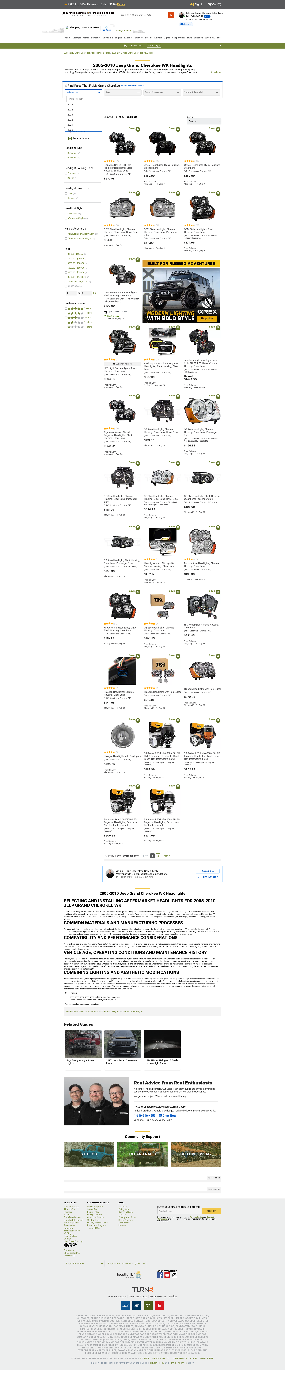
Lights (167, 38)
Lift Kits (158, 38)
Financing (68, 1228)
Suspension (178, 38)
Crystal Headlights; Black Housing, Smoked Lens (162, 166)
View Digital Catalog (73, 1241)
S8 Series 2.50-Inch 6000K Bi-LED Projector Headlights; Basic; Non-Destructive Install (162, 822)
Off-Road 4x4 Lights (109, 1011)
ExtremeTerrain (158, 1296)
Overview (122, 1206)
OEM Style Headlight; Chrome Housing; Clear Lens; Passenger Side (160, 232)
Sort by (190, 117)
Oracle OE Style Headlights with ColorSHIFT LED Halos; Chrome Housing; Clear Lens (200, 363)
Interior (148, 38)
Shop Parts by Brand (73, 1220)
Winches (198, 38)
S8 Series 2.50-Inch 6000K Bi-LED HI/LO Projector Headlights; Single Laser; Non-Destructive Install (162, 756)
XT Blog (67, 1233)
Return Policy (93, 1212)
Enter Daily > (154, 45)
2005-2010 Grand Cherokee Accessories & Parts (87, 53)
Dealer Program (125, 1220)
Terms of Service (178, 1363)
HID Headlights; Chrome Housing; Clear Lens (201, 626)
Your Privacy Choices (185, 1358)
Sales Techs (123, 1222)
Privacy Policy (196, 1217)
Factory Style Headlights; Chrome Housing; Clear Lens (201, 565)
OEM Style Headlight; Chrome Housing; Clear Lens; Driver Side (121, 231)
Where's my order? (95, 1206)
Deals (67, 38)
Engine (118, 38)
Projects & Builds (71, 1206)
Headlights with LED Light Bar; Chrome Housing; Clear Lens (159, 565)
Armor (86, 38)
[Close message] (220, 45)
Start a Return (93, 1209)
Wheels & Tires (213, 38)
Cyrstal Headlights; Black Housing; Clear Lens (202, 166)
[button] (186, 24)
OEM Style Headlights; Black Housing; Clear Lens (199, 231)
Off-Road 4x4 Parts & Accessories (82, 1011)
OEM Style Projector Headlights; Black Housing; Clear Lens (120, 294)
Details (121, 4)
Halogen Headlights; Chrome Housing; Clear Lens (119, 693)
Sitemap (145, 1358)
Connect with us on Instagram (174, 1275)
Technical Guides (72, 1231)
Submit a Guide (125, 1212)
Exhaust (128, 38)
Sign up (211, 1211)
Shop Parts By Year (72, 1217)
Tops (189, 38)
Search (171, 15)
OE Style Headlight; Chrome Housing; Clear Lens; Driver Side (161, 431)
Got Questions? (94, 1214)
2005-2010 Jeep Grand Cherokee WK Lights (132, 53)
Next (166, 856)
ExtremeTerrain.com (88, 14)
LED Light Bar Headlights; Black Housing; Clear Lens (120, 370)
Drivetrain (108, 38)
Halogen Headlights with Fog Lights (162, 692)
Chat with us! (93, 1220)
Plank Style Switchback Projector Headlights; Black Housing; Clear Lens (161, 366)
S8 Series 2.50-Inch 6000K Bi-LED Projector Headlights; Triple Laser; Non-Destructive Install (202, 756)
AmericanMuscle (117, 1296)
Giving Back (123, 1209)
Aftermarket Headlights (132, 1011)
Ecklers (173, 1296)
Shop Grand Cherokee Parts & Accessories (72, 1253)
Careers (122, 1214)
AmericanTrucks (138, 1296)
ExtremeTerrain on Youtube (167, 1275)
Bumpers (95, 38)
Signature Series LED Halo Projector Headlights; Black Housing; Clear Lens (118, 435)
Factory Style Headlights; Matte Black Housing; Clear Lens (120, 629)
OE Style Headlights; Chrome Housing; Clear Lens (159, 629)
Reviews (122, 1225)
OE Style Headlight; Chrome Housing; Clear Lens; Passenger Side (200, 432)
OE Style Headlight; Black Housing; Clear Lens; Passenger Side (202, 497)
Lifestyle (76, 38)
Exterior (138, 38)
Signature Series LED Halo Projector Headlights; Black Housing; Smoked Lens (118, 168)
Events (67, 1214)
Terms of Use (93, 1228)
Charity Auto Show (127, 1217)
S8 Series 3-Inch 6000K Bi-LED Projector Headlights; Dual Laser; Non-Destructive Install (121, 822)
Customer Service (95, 1217)
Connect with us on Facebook (160, 1275)
